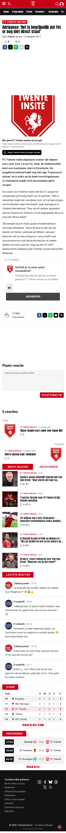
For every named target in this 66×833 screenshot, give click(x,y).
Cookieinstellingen (44, 825)
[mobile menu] (4, 4)
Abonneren (33, 296)
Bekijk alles (33, 767)
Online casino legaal (15, 799)
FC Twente (55, 741)
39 (24, 545)
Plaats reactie (52, 395)
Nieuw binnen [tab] (48, 466)
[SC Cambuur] (35, 750)
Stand (29, 11)
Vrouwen (39, 11)
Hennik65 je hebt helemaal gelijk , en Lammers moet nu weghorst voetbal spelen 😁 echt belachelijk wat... (32, 632)
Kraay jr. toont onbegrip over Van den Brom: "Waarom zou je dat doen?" (40, 560)
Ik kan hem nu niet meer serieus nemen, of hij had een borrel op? (32, 652)
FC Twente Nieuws (14, 21)
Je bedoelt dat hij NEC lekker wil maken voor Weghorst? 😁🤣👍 (31, 589)
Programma (17, 11)
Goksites (9, 803)
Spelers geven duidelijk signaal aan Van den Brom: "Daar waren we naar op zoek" (41, 479)
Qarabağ (28, 741)
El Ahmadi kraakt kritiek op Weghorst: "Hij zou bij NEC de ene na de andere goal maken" (41, 540)
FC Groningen (25, 759)
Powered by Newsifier (33, 829)
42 (24, 484)
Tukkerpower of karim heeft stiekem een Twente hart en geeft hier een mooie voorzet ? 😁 (32, 610)
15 (24, 566)
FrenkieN (19, 601)
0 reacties (13, 259)
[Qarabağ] (35, 741)
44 (24, 525)
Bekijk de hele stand (33, 725)
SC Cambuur (26, 750)
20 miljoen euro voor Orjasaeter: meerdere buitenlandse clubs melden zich (40, 519)
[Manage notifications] (59, 826)
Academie (53, 11)
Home (6, 11)
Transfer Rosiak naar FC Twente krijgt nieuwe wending (40, 499)
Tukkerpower (22, 583)
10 (24, 504)
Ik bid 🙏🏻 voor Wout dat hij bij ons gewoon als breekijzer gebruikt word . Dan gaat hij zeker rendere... (32, 673)
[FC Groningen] (35, 759)
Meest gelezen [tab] (18, 466)
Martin (12, 36)
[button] (57, 4)
